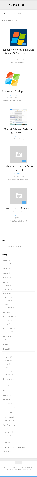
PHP (6, 442)
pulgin (7, 324)
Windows (17, 57)
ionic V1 (7, 320)
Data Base (6, 294)
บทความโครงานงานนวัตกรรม (13, 447)
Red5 (6, 340)
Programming (7, 379)
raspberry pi (7, 395)
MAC (6, 364)
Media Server (7, 336)
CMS (4, 282)
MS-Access (8, 300)
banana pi (6, 277)
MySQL (7, 304)
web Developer (8, 417)
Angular (5, 273)
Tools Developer (8, 408)
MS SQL (7, 297)
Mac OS (7, 367)
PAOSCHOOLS (18, 5)
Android (5, 268)
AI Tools (5, 260)
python (5, 390)
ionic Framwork (8, 317)
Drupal (7, 286)
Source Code (7, 400)
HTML (7, 428)
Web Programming (9, 425)
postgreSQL (8, 307)
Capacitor (8, 332)
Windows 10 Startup (12, 91)
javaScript (8, 432)
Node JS (6, 349)
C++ (6, 386)
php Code (8, 403)
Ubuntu (7, 371)
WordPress (8, 289)
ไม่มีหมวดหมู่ (7, 451)
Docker (5, 312)
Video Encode (7, 412)
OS (7, 95)
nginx (5, 344)
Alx (30, 469)
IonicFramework (8, 328)
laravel (7, 439)
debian (7, 360)
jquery (7, 435)
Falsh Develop (9, 420)
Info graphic (8, 264)
